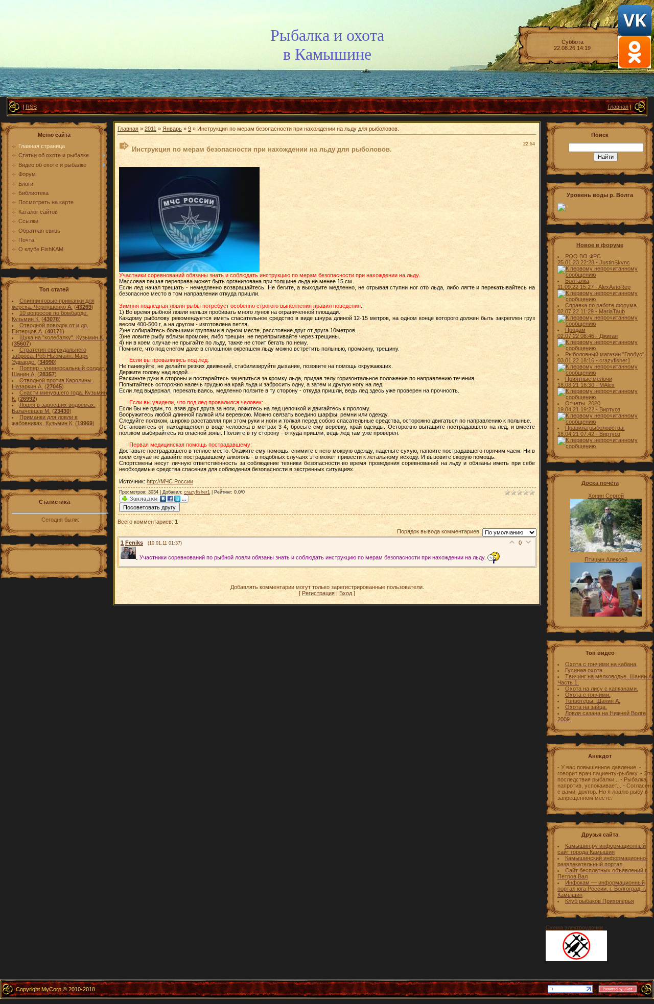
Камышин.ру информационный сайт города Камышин (601, 849)
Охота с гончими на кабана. (601, 664)
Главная (618, 107)
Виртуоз (609, 409)
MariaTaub (612, 311)
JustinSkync (614, 262)
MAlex (607, 385)
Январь (172, 129)
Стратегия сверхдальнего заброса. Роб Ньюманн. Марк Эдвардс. (50, 356)
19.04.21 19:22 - (578, 409)
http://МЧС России (170, 481)
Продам (575, 330)
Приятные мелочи (588, 379)
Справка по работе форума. (601, 305)
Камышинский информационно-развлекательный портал (602, 861)
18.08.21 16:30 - (578, 385)
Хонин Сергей (606, 496)
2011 (150, 129)
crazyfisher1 (197, 492)
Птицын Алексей (606, 559)
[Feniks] (130, 557)
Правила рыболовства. (595, 428)
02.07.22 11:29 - (578, 311)
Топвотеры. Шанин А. (592, 701)
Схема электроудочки (574, 927)
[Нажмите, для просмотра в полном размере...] (189, 270)
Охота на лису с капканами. (601, 688)
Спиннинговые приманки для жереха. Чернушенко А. (53, 304)
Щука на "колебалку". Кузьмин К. (61, 337)
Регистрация (318, 593)
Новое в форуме (599, 245)
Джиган (608, 336)
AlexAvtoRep (614, 287)
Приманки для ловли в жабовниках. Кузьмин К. (45, 420)
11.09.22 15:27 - (577, 287)
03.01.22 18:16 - (578, 360)
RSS (31, 107)
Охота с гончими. (588, 695)
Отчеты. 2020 (582, 403)
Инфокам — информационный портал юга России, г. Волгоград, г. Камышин (601, 888)
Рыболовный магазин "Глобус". (605, 354)
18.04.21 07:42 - (578, 434)
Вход (345, 593)
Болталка (577, 281)
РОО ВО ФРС (583, 256)
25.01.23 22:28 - (578, 262)
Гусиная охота (583, 670)
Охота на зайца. (586, 707)
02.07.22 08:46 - (578, 336)
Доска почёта (600, 483)
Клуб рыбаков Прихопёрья (599, 901)
